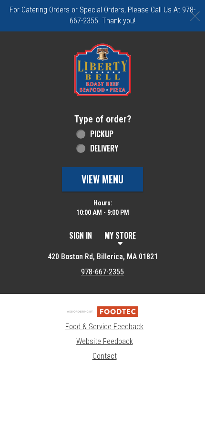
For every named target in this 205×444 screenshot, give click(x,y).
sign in (80, 235)
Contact (104, 356)
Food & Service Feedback (104, 326)
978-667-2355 (102, 271)
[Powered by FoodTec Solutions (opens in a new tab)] (102, 310)
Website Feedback (104, 341)
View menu (102, 179)
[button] (102, 70)
